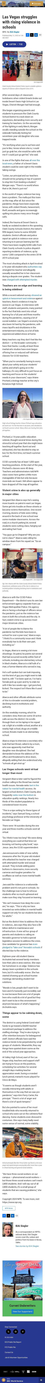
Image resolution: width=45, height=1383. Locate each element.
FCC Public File (10, 1347)
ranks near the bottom (23, 795)
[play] (3, 1380)
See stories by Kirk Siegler (27, 1246)
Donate (37, 4)
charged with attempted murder (22, 279)
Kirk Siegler (14, 32)
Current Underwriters (22, 1305)
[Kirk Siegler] (7, 1229)
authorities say (35, 266)
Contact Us (9, 1352)
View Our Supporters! (22, 1311)
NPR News (9, 1208)
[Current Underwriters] (22, 1280)
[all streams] (42, 1380)
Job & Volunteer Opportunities (16, 1357)
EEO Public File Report (13, 1342)
